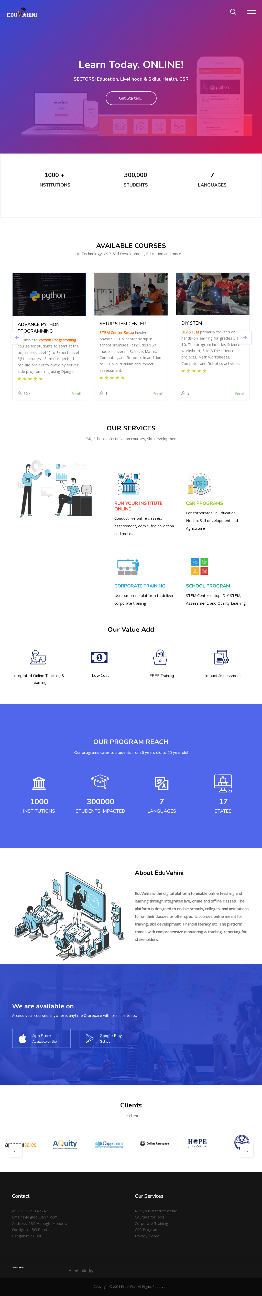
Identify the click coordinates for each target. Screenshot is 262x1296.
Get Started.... (131, 98)
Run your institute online (156, 1210)
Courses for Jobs (149, 1216)
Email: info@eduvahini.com (35, 1216)
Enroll (76, 393)
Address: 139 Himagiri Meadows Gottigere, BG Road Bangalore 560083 (41, 1229)
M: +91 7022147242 (30, 1210)
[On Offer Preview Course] (49, 294)
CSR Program (146, 1229)
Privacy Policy (147, 1235)
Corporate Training (151, 1223)
